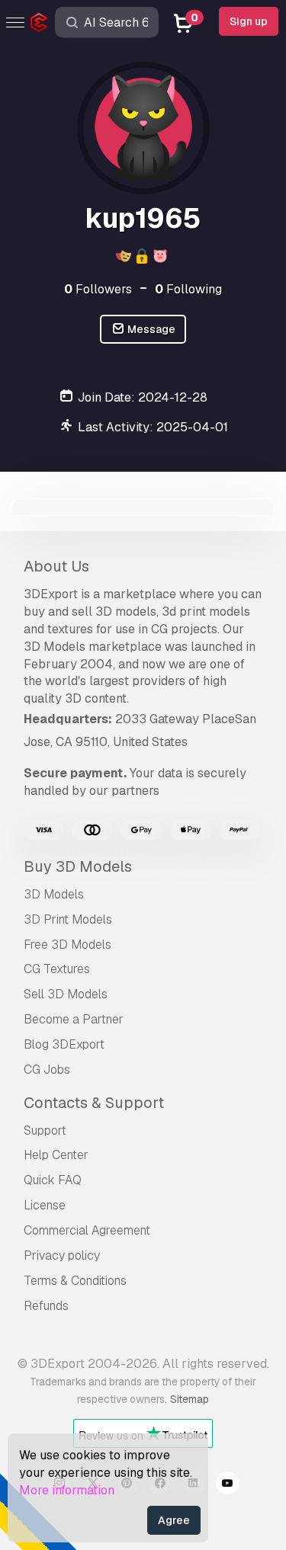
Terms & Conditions (75, 1281)
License (45, 1205)
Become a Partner (74, 1019)
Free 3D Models (67, 945)
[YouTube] (227, 1485)
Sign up (249, 21)
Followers (98, 289)
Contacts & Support (94, 1103)
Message (150, 329)
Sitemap (189, 1399)
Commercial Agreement (87, 1230)
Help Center (56, 1155)
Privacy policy (62, 1255)
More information (66, 1490)
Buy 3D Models (78, 866)
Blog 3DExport (64, 1044)
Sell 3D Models (66, 994)
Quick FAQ (53, 1180)
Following (188, 289)
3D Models (54, 894)
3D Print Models (68, 919)
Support (45, 1130)
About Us (56, 566)
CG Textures (57, 969)
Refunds (46, 1306)
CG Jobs (47, 1070)
